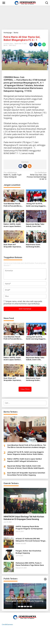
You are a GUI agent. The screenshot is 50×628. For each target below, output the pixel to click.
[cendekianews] (25, 2)
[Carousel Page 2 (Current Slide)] (22, 606)
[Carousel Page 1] (19, 606)
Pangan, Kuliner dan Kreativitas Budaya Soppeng (28, 552)
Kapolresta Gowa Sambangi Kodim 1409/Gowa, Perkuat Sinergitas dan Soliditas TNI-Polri (35, 245)
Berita (6, 45)
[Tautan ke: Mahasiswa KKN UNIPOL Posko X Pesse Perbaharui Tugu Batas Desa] (9, 567)
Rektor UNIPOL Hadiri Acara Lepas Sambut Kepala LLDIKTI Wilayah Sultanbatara (13, 225)
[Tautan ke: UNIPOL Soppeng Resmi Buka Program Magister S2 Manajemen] (9, 530)
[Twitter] (25, 166)
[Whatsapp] (44, 44)
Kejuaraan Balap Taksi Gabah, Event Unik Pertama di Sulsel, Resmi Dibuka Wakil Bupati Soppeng (36, 225)
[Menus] (4, 3)
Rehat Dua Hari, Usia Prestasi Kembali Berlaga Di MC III (36, 175)
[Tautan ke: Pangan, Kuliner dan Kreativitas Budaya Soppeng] (9, 554)
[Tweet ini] (35, 44)
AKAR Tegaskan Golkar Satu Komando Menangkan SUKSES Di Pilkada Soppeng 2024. (24, 599)
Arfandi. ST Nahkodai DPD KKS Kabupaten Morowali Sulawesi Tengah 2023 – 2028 (31, 540)
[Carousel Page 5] (31, 606)
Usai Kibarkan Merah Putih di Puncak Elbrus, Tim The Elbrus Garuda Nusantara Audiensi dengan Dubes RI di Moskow (13, 205)
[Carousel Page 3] (25, 606)
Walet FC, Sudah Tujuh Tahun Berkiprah (12, 174)
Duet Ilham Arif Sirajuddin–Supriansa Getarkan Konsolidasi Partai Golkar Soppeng (13, 245)
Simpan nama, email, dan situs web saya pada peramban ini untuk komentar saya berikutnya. (23, 302)
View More (25, 389)
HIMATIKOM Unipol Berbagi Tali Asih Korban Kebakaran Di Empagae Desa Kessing (24, 517)
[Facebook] (20, 166)
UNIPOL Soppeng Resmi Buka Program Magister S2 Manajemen (29, 527)
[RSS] (30, 166)
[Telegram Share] (40, 44)
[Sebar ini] (31, 44)
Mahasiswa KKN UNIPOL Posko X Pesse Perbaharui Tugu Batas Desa (30, 564)
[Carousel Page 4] (28, 606)
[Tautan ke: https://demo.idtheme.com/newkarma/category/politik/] (45, 579)
